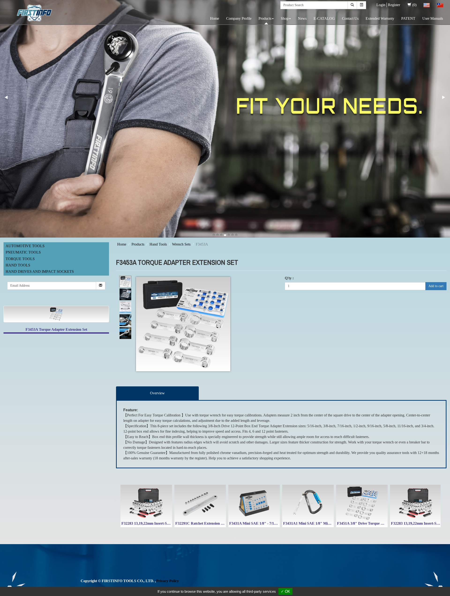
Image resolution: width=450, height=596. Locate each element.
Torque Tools (20, 259)
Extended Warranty (380, 18)
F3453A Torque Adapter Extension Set (56, 329)
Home (214, 18)
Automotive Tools (25, 246)
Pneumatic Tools (23, 252)
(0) (414, 5)
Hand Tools (18, 265)
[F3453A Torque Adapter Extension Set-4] (125, 320)
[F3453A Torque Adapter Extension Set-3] (125, 307)
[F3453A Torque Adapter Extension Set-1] (125, 282)
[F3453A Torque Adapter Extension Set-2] (125, 294)
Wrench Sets (181, 244)
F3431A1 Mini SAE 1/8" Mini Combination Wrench (324, 523)
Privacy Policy (167, 581)
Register (394, 5)
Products (265, 18)
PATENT (408, 18)
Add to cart (435, 286)
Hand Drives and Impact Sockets (40, 271)
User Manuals (432, 18)
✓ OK (285, 591)
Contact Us (350, 18)
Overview (157, 393)
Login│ (382, 5)
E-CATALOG (324, 18)
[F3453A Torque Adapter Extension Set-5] (125, 333)
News (302, 18)
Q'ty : (289, 278)
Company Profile (238, 18)
